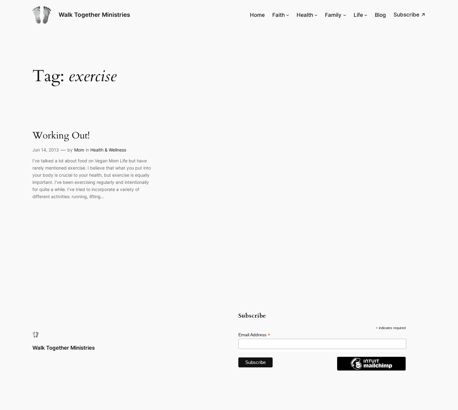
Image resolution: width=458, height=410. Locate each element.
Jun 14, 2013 (45, 149)
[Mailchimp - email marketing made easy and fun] (371, 368)
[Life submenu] (365, 14)
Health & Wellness (108, 149)
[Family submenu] (344, 14)
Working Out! (61, 136)
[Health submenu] (315, 14)
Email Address (254, 335)
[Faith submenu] (287, 14)
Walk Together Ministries (94, 14)
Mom (79, 149)
